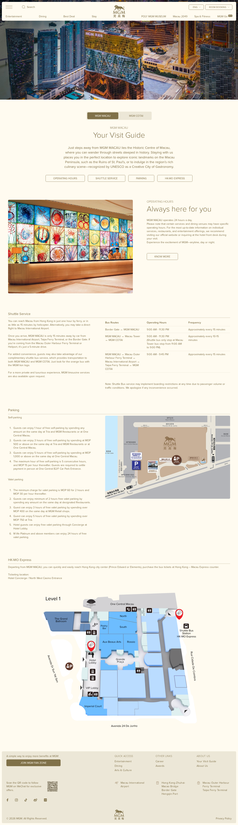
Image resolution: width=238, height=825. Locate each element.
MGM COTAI (136, 116)
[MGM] (119, 11)
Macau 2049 (180, 16)
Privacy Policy (224, 818)
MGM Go (224, 16)
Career (160, 761)
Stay (94, 16)
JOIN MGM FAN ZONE (33, 763)
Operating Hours (65, 178)
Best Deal (69, 16)
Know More (162, 256)
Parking (141, 178)
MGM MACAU (103, 116)
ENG (195, 7)
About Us (202, 766)
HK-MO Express (175, 178)
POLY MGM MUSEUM (153, 16)
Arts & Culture (123, 770)
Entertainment (14, 16)
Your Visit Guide (206, 761)
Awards (160, 766)
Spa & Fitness (202, 16)
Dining (42, 16)
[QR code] (52, 786)
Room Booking (217, 7)
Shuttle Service (107, 178)
